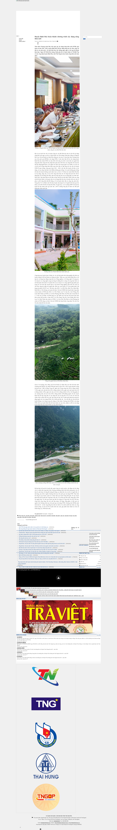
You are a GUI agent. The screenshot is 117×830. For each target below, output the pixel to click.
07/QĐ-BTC (19, 656)
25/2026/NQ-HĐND (21, 642)
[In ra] (38, 42)
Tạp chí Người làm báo (93, 548)
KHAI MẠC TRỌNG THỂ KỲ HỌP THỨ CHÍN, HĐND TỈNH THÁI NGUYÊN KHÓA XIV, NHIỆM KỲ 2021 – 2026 (60, 595)
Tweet (18, 523)
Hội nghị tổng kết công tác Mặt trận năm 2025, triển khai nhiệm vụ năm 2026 (44, 591)
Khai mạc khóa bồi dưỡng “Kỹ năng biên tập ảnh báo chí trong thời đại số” (35, 588)
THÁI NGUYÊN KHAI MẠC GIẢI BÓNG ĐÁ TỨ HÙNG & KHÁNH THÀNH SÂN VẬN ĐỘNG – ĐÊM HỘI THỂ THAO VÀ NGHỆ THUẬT (53, 590)
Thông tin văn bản (21, 634)
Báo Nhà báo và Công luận (94, 546)
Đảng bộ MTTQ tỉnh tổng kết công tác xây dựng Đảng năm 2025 (45, 593)
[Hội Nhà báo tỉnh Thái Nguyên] (22, 0)
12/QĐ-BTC (19, 652)
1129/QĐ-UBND (20, 648)
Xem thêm (99, 567)
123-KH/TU (19, 637)
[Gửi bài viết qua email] (57, 41)
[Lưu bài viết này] (38, 44)
